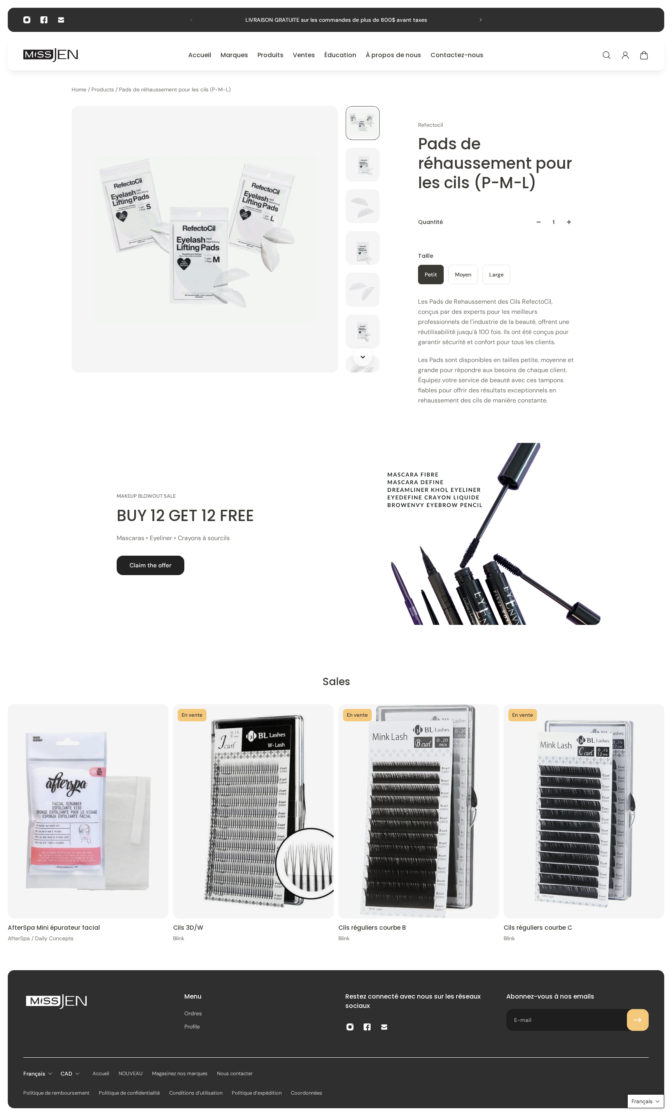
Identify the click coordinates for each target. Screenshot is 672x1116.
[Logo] (50, 55)
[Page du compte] (625, 55)
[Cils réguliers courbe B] (418, 811)
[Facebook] (43, 19)
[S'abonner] (638, 1020)
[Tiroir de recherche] (606, 55)
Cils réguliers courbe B (372, 927)
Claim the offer (151, 565)
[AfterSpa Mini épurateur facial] (88, 811)
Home (80, 89)
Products (103, 89)
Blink (178, 937)
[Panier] (644, 55)
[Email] (61, 19)
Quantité (430, 222)
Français (34, 1073)
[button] (646, 1101)
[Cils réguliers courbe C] (584, 811)
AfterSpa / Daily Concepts (41, 937)
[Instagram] (26, 19)
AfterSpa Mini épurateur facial (54, 927)
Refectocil (430, 124)
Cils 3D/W (188, 927)
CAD (66, 1073)
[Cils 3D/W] (253, 811)
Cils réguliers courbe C (538, 927)
